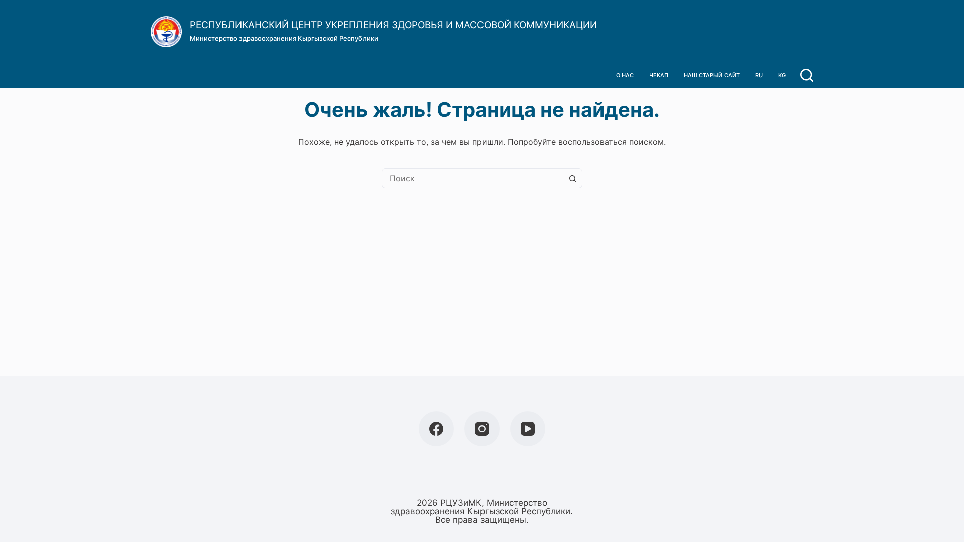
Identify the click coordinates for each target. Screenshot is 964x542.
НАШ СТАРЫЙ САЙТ (712, 75)
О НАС (625, 75)
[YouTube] (527, 428)
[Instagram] (482, 428)
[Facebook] (436, 428)
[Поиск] (806, 75)
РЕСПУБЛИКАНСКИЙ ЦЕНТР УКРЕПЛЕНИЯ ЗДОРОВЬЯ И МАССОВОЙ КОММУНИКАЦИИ (393, 25)
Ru (759, 75)
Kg (782, 75)
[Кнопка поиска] (572, 178)
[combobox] (472, 178)
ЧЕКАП (658, 75)
